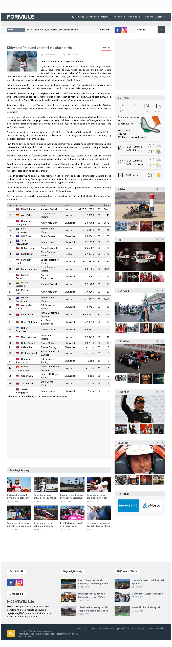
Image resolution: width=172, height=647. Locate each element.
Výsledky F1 (119, 17)
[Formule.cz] (20, 16)
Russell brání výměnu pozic (146, 607)
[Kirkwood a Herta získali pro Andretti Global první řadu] (99, 484)
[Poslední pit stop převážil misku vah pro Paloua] (46, 484)
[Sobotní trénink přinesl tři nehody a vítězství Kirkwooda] (72, 484)
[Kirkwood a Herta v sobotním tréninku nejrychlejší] (46, 513)
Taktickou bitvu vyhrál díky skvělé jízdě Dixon (19, 524)
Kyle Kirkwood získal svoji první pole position (71, 526)
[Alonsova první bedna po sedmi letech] (140, 409)
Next (168, 206)
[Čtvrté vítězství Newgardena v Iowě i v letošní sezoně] (140, 358)
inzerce (150, 628)
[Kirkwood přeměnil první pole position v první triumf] (19, 484)
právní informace (125, 628)
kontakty (160, 628)
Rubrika (80, 17)
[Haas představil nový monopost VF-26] (140, 256)
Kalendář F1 (106, 17)
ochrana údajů (81, 628)
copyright (139, 628)
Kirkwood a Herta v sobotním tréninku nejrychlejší (44, 526)
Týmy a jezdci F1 (135, 17)
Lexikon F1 (161, 17)
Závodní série (92, 17)
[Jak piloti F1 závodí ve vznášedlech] (140, 206)
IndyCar (106, 47)
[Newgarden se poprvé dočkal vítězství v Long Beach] (99, 513)
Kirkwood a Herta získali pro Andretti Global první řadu (97, 498)
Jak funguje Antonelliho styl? (147, 593)
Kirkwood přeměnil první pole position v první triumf (18, 498)
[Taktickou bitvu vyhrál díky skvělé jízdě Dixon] (19, 513)
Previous (111, 206)
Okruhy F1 (149, 17)
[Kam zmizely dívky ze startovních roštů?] (140, 307)
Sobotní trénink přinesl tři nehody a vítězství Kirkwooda (72, 498)
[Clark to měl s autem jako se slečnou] (140, 459)
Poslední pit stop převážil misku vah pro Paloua (46, 498)
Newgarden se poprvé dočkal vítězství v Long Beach (98, 526)
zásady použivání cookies (103, 628)
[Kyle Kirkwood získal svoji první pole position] (72, 513)
